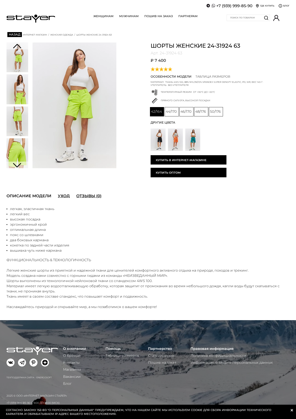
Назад (14, 34)
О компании (74, 349)
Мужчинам (129, 16)
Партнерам (188, 16)
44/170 (171, 111)
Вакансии (72, 377)
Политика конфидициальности (218, 356)
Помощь (113, 349)
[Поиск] (266, 18)
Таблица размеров (122, 356)
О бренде (72, 356)
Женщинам (103, 16)
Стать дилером (161, 356)
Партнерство (160, 349)
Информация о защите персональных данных (231, 362)
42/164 (156, 111)
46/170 (186, 111)
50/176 (215, 111)
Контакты (71, 362)
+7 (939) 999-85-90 (234, 5)
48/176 (200, 111)
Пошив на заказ (158, 16)
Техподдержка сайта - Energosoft (29, 377)
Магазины (72, 369)
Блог (67, 384)
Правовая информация (212, 349)
